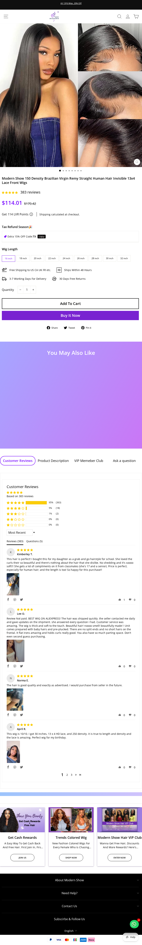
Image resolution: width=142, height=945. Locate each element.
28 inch (95, 258)
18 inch (23, 258)
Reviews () (15, 541)
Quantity (8, 290)
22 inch (52, 258)
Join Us (22, 857)
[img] (25, 550)
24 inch (66, 258)
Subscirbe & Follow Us (69, 919)
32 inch (124, 258)
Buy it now (70, 315)
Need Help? (69, 893)
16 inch (8, 258)
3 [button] (71, 775)
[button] (10, 192)
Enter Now (120, 857)
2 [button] (67, 775)
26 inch (80, 258)
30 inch (109, 258)
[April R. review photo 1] (13, 752)
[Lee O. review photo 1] (15, 651)
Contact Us (69, 906)
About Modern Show (69, 880)
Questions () (34, 541)
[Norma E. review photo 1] (15, 699)
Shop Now (71, 857)
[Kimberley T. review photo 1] (13, 584)
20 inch (37, 258)
